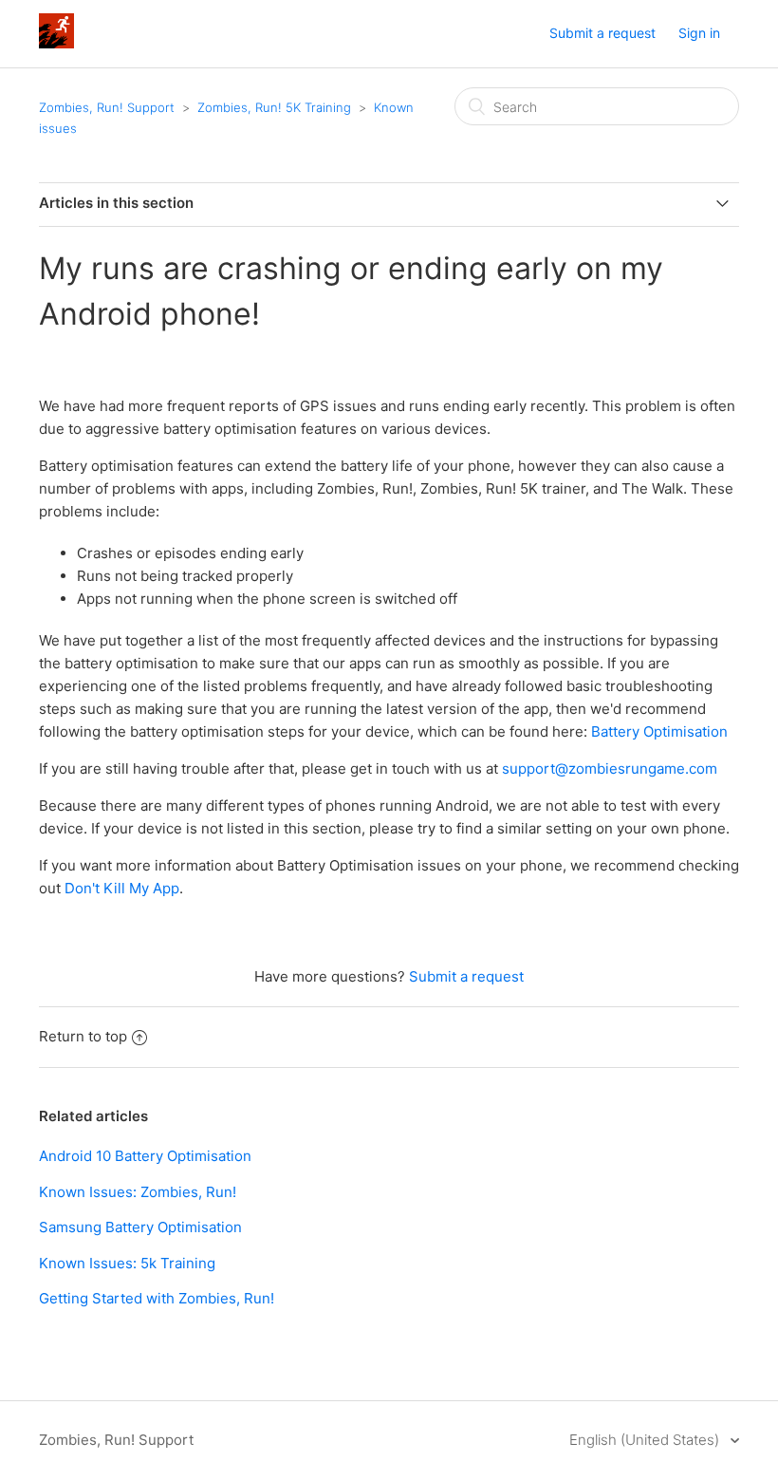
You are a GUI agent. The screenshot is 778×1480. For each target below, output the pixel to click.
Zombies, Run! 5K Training (274, 107)
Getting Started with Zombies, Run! (156, 1298)
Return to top (83, 1036)
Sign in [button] (699, 33)
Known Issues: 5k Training (127, 1263)
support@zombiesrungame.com (609, 768)
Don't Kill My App (122, 888)
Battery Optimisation (659, 731)
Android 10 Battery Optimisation (145, 1156)
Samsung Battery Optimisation (140, 1227)
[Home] (56, 43)
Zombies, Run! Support (107, 107)
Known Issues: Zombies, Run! (137, 1192)
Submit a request (602, 33)
